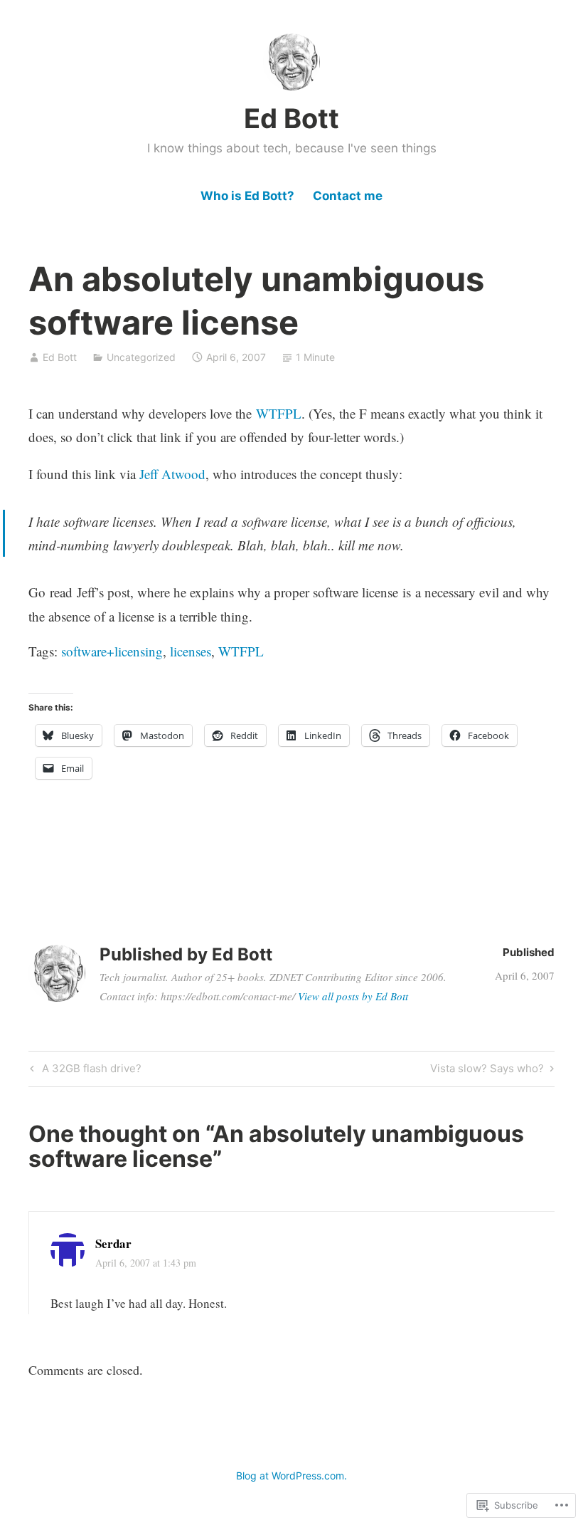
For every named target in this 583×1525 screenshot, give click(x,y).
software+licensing (112, 651)
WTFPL (278, 413)
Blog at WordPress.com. (291, 1475)
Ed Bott (291, 118)
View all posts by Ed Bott (353, 996)
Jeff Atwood (172, 474)
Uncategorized (141, 357)
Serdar (113, 1243)
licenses (190, 651)
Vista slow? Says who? (487, 1071)
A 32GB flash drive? (83, 1071)
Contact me (348, 196)
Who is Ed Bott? (247, 196)
